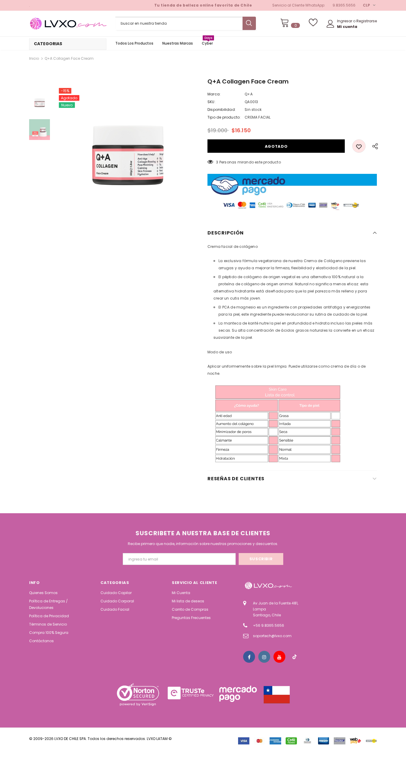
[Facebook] (249, 657)
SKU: (211, 101)
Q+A (249, 94)
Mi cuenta (347, 26)
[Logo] (67, 23)
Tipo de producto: (223, 117)
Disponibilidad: (221, 109)
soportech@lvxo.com (272, 635)
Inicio (34, 58)
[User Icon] (330, 24)
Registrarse (366, 20)
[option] (127, 156)
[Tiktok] (294, 657)
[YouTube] (279, 657)
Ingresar (345, 20)
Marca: (214, 94)
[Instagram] (264, 657)
